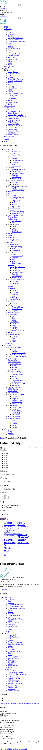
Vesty (14, 164)
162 (7, 467)
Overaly (10, 52)
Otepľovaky (16, 201)
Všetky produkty (9, 66)
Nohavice (11, 47)
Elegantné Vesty (17, 221)
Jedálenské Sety (17, 411)
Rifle (13, 202)
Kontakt (6, 140)
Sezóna (4, 471)
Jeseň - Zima (10, 474)
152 (7, 465)
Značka (4, 478)
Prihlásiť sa (3, 9)
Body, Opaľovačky (14, 34)
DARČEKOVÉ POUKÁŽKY (18, 116)
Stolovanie (11, 133)
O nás (6, 698)
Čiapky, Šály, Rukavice (15, 38)
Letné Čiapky (16, 171)
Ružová (8, 498)
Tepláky (14, 204)
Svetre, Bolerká (13, 102)
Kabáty (14, 159)
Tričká (10, 64)
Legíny (14, 226)
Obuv (10, 50)
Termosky (15, 367)
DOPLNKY (8, 107)
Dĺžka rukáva (6, 511)
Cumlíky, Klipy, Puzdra (15, 115)
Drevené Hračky (17, 373)
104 (7, 453)
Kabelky (14, 351)
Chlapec (10, 431)
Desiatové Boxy (17, 407)
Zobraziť (3, 518)
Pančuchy (15, 228)
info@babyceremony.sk (19, 749)
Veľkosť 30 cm (17, 402)
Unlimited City (10, 489)
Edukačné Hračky (17, 375)
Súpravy (10, 61)
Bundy (10, 32)
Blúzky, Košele (13, 72)
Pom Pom (15, 425)
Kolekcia (5, 485)
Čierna (8, 496)
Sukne (14, 320)
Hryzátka (15, 378)
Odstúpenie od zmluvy (31, 704)
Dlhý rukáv (9, 514)
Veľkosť (4, 450)
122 (7, 459)
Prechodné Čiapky (18, 173)
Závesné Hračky (17, 385)
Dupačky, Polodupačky (15, 39)
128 (7, 461)
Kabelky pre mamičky (19, 353)
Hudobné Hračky (17, 380)
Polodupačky (16, 184)
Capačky (11, 36)
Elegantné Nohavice (18, 197)
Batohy (14, 349)
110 (7, 455)
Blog (5, 141)
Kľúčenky (15, 398)
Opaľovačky (16, 155)
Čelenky (14, 268)
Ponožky (15, 230)
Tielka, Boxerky (17, 232)
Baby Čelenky (16, 420)
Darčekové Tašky (13, 360)
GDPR (7, 704)
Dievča (10, 433)
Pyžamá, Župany (13, 56)
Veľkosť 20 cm (17, 400)
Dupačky (15, 182)
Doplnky (15, 396)
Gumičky (15, 424)
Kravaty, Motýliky (18, 190)
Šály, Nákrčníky (17, 177)
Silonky (14, 329)
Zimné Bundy (16, 166)
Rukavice (15, 175)
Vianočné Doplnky (14, 416)
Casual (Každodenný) (13, 505)
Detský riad (15, 409)
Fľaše (14, 365)
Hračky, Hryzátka (13, 124)
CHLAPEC (8, 29)
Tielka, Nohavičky (18, 331)
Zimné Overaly (17, 213)
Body (14, 153)
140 (7, 463)
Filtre (1, 448)
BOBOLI (9, 482)
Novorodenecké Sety (14, 48)
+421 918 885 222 (6, 749)
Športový (9, 507)
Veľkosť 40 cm (17, 403)
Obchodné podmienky (17, 704)
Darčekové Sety (13, 118)
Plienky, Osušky (13, 129)
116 (7, 457)
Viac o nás (3, 590)
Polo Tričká (15, 239)
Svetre (10, 63)
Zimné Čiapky (16, 178)
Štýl (3, 502)
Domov (2, 438)
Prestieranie (15, 414)
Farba (4, 492)
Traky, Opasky (16, 206)
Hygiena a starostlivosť (15, 125)
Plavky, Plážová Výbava (16, 54)
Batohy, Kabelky (13, 113)
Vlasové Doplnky (13, 134)
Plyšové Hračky (17, 382)
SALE (6, 27)
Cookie (2, 704)
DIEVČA (7, 68)
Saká (13, 222)
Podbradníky (16, 413)
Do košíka (3, 16)
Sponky (14, 427)
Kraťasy (10, 43)
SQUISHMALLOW (18, 384)
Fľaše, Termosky (13, 122)
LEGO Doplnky (13, 127)
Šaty (13, 318)
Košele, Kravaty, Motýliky (16, 41)
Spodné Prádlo (12, 99)
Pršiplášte (15, 162)
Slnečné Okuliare (13, 131)
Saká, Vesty (11, 57)
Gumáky (15, 303)
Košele (14, 188)
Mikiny (10, 45)
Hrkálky (14, 376)
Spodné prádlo (12, 59)
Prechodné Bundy (17, 160)
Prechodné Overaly (18, 212)
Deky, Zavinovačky (14, 120)
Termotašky (15, 369)
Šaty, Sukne (12, 97)
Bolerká (14, 336)
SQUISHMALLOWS (15, 111)
